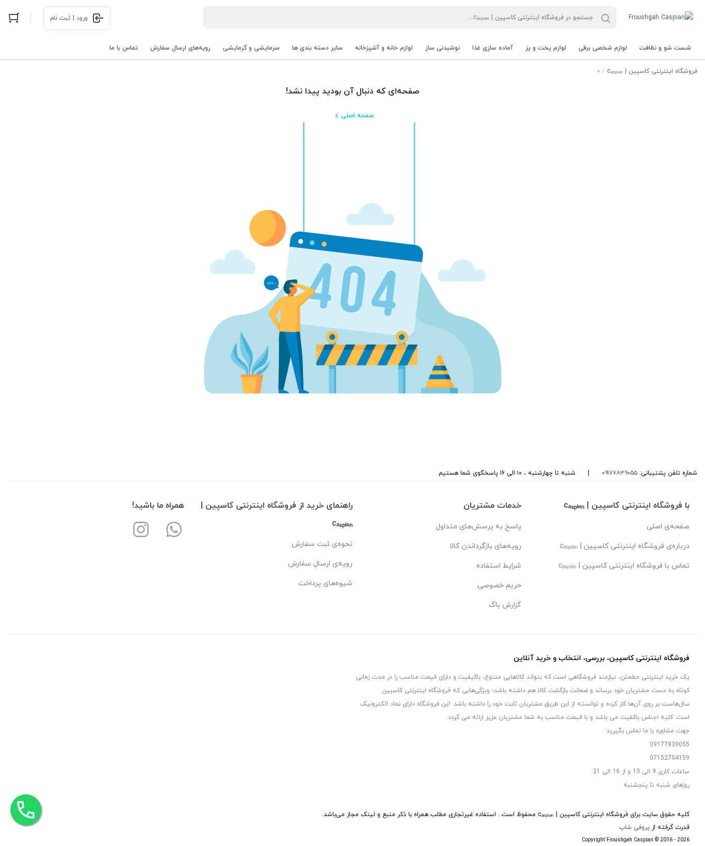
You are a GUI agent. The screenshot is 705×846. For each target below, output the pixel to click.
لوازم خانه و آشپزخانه (384, 48)
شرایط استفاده (498, 566)
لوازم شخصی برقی (603, 48)
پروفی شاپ (634, 827)
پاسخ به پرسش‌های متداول (478, 526)
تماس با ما (123, 48)
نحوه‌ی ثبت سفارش (322, 544)
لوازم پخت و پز (545, 48)
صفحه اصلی (357, 116)
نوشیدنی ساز (442, 48)
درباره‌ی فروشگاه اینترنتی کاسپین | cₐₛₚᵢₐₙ (625, 546)
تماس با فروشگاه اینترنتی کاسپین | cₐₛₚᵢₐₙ (624, 566)
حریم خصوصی (499, 585)
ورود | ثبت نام (69, 18)
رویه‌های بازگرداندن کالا (485, 546)
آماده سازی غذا (492, 48)
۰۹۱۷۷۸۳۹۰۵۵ (619, 473)
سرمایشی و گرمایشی (251, 48)
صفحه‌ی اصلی (668, 526)
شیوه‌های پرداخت (325, 583)
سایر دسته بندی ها (317, 48)
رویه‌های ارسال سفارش (180, 48)
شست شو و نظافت (665, 48)
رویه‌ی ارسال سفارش (320, 564)
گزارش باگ (505, 605)
